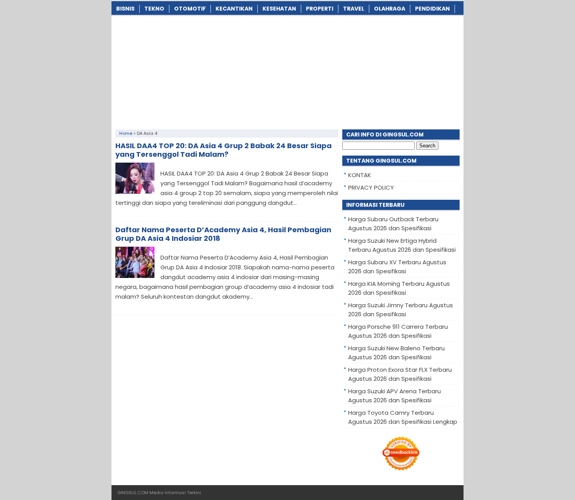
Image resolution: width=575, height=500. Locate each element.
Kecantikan (234, 9)
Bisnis (125, 9)
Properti (319, 9)
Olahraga (389, 9)
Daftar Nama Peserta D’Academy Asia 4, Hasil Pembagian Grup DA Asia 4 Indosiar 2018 (223, 234)
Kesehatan (279, 9)
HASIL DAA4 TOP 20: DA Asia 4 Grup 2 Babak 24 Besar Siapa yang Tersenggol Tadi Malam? (223, 150)
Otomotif (190, 9)
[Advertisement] (287, 70)
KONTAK (359, 175)
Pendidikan (432, 9)
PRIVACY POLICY (371, 187)
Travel (353, 9)
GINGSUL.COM (132, 492)
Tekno (154, 9)
